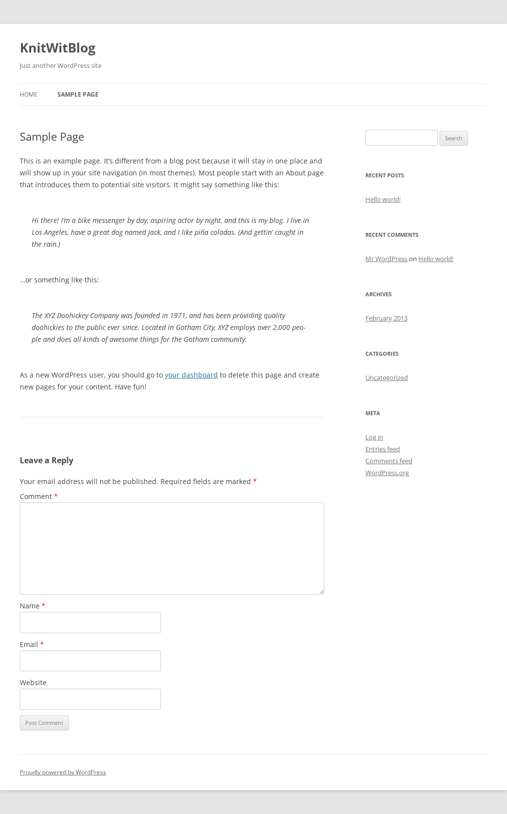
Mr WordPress (386, 258)
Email (32, 644)
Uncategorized (386, 377)
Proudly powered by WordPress (63, 772)
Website (33, 682)
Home (29, 94)
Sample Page (78, 94)
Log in (374, 437)
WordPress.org (387, 472)
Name (33, 605)
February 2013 (386, 318)
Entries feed (382, 448)
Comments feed (388, 460)
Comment (39, 496)
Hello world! (383, 199)
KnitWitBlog (58, 47)
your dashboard (191, 375)
